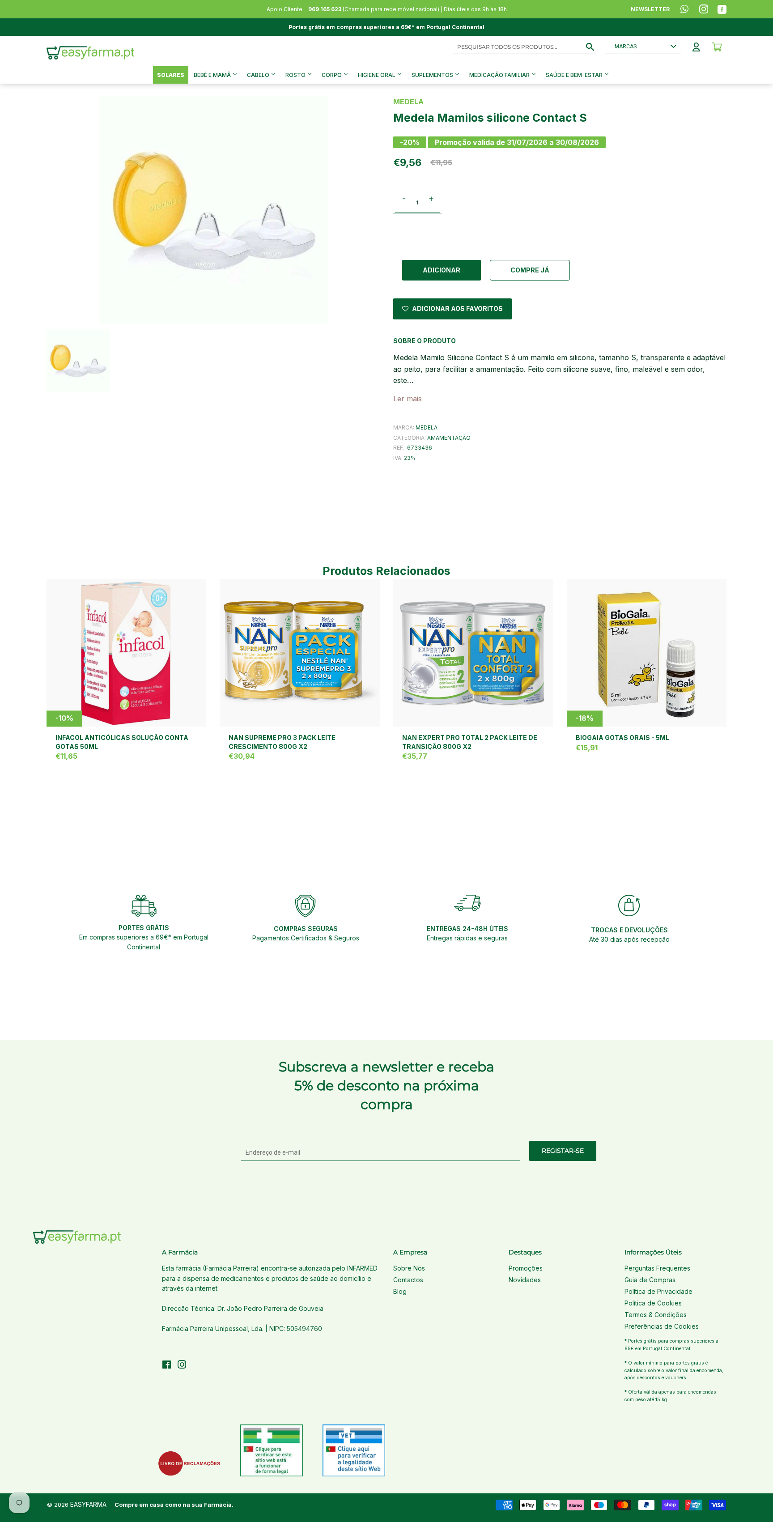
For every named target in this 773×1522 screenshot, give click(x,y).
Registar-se (563, 1151)
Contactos (408, 1280)
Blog (400, 1291)
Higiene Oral (377, 75)
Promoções (526, 1268)
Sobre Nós (409, 1268)
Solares (170, 75)
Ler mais (407, 398)
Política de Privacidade (658, 1291)
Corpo (332, 75)
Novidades (525, 1280)
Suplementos (433, 75)
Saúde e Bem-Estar (575, 75)
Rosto (296, 75)
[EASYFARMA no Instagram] (182, 1365)
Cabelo (259, 75)
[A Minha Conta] (696, 47)
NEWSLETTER (650, 9)
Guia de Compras (649, 1280)
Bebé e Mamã (213, 75)
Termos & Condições (655, 1314)
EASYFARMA (88, 1504)
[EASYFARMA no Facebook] (166, 1365)
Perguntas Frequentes (657, 1268)
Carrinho (717, 47)
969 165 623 (324, 9)
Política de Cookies (653, 1303)
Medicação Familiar (500, 75)
